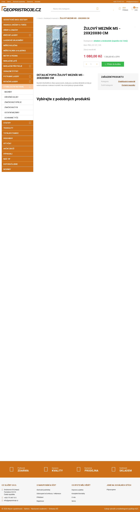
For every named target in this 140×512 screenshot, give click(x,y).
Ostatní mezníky (11, 112)
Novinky (7, 169)
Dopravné (30, 1)
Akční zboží (8, 149)
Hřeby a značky (10, 30)
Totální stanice (10, 133)
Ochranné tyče (11, 117)
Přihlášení (40, 497)
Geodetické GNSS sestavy (15, 20)
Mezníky (8, 92)
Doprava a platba (77, 490)
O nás (3, 1)
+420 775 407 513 (118, 1)
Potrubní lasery (11, 76)
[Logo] (21, 8)
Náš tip (6, 159)
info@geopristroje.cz (132, 1)
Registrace (40, 501)
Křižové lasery (10, 35)
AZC (136, 509)
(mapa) (16, 490)
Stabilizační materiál (13, 87)
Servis (9, 1)
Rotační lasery (10, 82)
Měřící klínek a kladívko (14, 51)
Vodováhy (8, 138)
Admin (26, 509)
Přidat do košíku (114, 64)
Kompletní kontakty (78, 493)
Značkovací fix (11, 107)
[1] (97, 8)
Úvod (40, 18)
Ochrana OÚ (53, 509)
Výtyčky (7, 143)
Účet (124, 7)
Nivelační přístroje (12, 66)
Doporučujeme (10, 164)
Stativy (7, 123)
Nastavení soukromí (39, 509)
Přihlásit (125, 10)
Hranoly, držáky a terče (14, 25)
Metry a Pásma (10, 56)
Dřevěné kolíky (11, 97)
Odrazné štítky (10, 71)
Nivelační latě (10, 61)
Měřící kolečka (10, 45)
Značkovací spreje (13, 102)
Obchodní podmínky (19, 1)
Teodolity (8, 128)
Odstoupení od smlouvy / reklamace (49, 493)
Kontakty (37, 1)
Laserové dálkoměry (13, 40)
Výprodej (7, 154)
